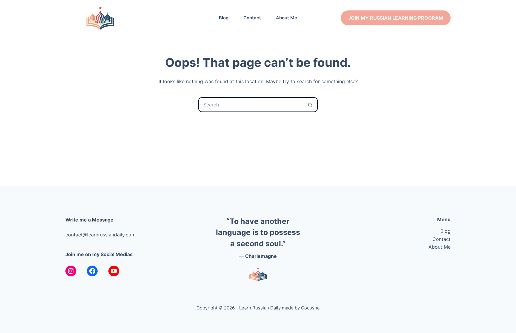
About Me (286, 18)
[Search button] (310, 104)
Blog (223, 18)
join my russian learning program (395, 18)
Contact (252, 18)
